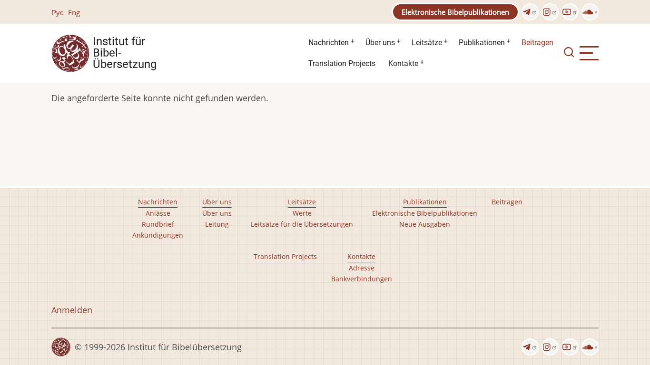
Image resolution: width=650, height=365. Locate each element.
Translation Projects (341, 63)
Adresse (361, 267)
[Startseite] (70, 52)
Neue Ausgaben (424, 224)
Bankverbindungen (361, 278)
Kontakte (403, 63)
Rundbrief (158, 224)
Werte (302, 213)
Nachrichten (328, 42)
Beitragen (537, 42)
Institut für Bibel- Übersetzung (125, 53)
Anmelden (71, 310)
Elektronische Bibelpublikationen (455, 12)
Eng (74, 12)
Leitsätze (427, 42)
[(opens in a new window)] (530, 11)
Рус (57, 12)
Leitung (217, 224)
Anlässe (158, 213)
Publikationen (482, 42)
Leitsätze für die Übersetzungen (302, 224)
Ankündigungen (157, 235)
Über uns (380, 42)
